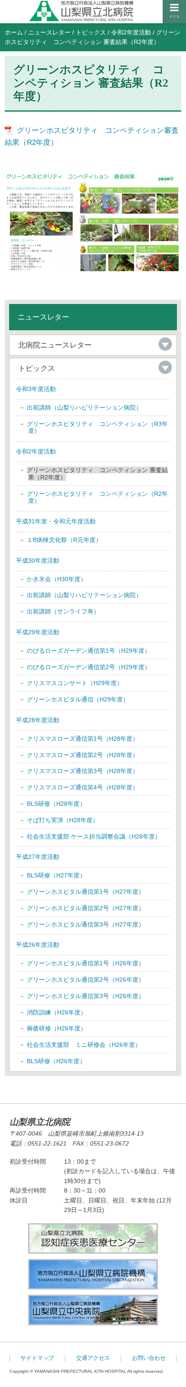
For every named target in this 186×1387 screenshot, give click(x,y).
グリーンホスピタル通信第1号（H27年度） (85, 891)
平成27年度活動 (37, 856)
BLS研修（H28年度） (56, 803)
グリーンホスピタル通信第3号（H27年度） (85, 924)
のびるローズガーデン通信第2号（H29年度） (89, 667)
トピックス (91, 32)
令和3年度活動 (36, 388)
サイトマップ (37, 1358)
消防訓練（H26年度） (57, 1012)
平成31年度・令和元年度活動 (56, 521)
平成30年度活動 (37, 560)
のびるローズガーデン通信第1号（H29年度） (89, 650)
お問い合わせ (149, 1358)
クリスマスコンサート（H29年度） (75, 682)
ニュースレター (49, 32)
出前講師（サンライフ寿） (63, 611)
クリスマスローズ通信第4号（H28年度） (82, 787)
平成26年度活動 (37, 944)
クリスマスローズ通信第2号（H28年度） (82, 754)
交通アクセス (93, 1358)
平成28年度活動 (37, 720)
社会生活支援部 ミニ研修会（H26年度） (84, 1044)
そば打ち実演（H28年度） (63, 820)
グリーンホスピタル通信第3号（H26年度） (85, 996)
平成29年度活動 (37, 632)
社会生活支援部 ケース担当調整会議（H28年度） (94, 836)
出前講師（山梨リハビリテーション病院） (84, 407)
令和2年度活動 (131, 32)
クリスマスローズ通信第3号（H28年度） (82, 770)
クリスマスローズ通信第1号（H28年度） (82, 738)
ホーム (14, 32)
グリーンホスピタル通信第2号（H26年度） (85, 979)
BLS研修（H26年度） (56, 1061)
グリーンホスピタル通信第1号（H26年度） (85, 963)
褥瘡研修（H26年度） (57, 1028)
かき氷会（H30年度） (57, 579)
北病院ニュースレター (55, 345)
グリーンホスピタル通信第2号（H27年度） (85, 908)
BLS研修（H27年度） (56, 875)
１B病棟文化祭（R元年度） (64, 539)
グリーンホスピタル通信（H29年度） (78, 699)
